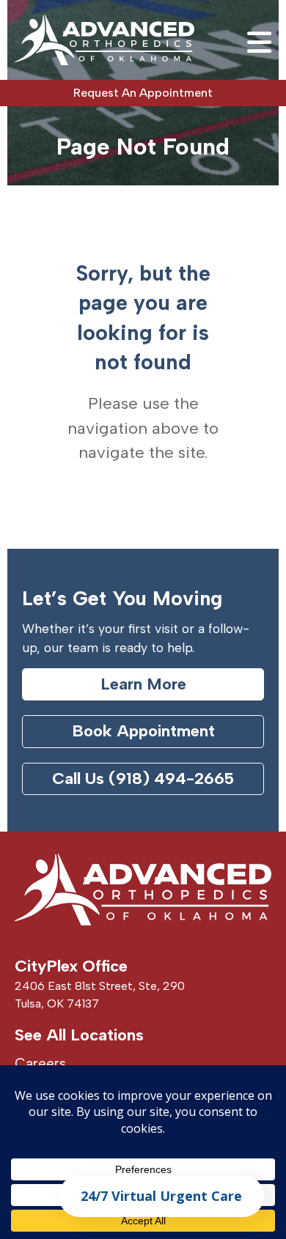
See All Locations (79, 1035)
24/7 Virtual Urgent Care (161, 1196)
